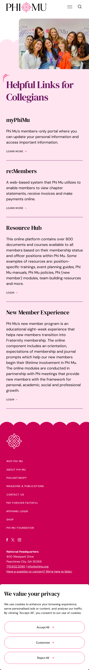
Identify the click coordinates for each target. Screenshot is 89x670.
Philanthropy (16, 478)
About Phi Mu (16, 469)
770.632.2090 (15, 566)
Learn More (14, 151)
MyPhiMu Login (17, 511)
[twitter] (12, 540)
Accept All (43, 627)
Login (10, 292)
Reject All (43, 657)
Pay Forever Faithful (22, 503)
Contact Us (15, 494)
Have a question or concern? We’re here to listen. (39, 571)
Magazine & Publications (25, 486)
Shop (10, 519)
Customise (43, 642)
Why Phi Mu (14, 461)
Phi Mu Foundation (20, 528)
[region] (44, 627)
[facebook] (7, 540)
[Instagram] (19, 540)
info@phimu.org (38, 566)
